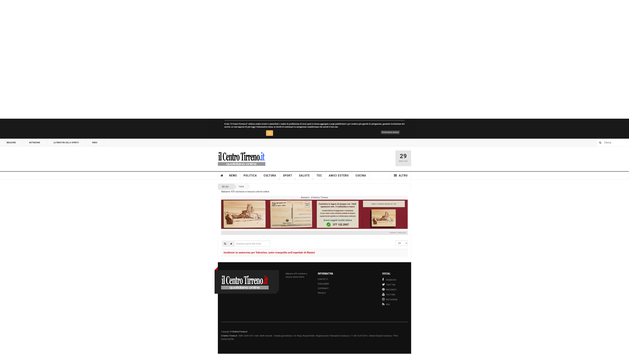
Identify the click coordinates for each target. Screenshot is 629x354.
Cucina (360, 175)
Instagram (391, 299)
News (233, 175)
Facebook (391, 280)
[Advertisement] (98, 59)
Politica (250, 175)
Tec (319, 175)
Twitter (390, 285)
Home (222, 175)
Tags (241, 187)
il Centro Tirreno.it (229, 336)
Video (94, 142)
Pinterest (391, 290)
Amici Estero (339, 175)
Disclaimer (323, 284)
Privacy (322, 293)
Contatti (323, 279)
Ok (269, 133)
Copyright (323, 288)
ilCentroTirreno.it (239, 332)
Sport (287, 175)
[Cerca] (225, 244)
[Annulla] (231, 244)
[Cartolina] (314, 214)
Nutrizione (34, 142)
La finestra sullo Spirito (66, 142)
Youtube (390, 295)
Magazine (11, 142)
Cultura (270, 175)
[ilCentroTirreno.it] (241, 158)
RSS (388, 304)
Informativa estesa (390, 132)
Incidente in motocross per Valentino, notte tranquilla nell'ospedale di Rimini (269, 252)
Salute (304, 175)
